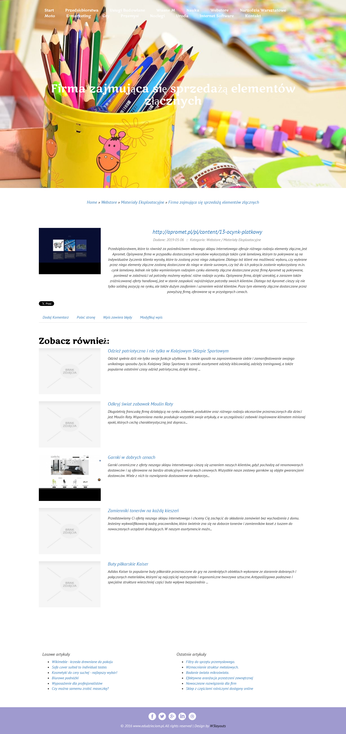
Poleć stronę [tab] (86, 317)
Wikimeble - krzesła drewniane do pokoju (82, 661)
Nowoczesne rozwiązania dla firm (211, 683)
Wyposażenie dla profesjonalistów (77, 683)
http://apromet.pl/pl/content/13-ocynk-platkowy (207, 231)
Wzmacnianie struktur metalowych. (212, 667)
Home (92, 202)
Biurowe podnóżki (65, 677)
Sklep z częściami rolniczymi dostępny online (219, 688)
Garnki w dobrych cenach (131, 457)
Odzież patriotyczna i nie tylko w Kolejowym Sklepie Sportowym (168, 351)
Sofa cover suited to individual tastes (79, 667)
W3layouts (218, 725)
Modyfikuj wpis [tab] (151, 317)
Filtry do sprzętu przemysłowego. (210, 661)
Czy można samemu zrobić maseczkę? (80, 688)
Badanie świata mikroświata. (207, 672)
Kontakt (253, 16)
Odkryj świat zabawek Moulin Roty (140, 404)
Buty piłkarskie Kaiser (128, 564)
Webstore (109, 202)
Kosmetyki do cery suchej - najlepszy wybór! (84, 672)
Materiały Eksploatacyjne (142, 202)
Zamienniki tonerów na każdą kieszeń (143, 511)
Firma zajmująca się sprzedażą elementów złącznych (213, 202)
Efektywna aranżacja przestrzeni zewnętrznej (219, 677)
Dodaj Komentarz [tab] (56, 317)
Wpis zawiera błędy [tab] (117, 317)
